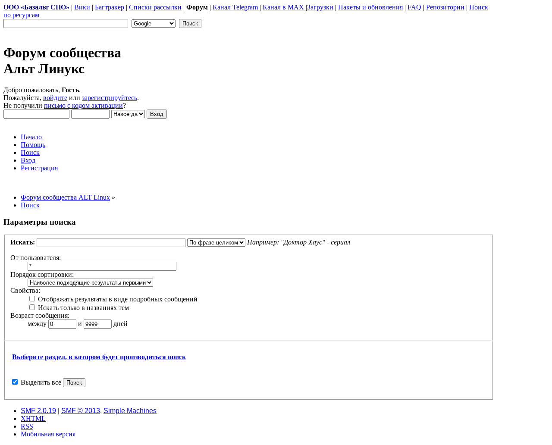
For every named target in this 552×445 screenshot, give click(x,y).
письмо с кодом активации (83, 105)
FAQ (414, 7)
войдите (55, 97)
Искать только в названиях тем (82, 307)
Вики (82, 7)
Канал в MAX (284, 7)
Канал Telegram (236, 7)
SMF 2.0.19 (38, 410)
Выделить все (41, 382)
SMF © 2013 (80, 410)
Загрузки (320, 7)
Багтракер (109, 7)
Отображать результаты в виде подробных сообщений (117, 299)
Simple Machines (130, 410)
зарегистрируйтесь (109, 97)
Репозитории (445, 7)
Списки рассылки (155, 7)
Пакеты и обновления (370, 7)
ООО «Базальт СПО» (36, 7)
